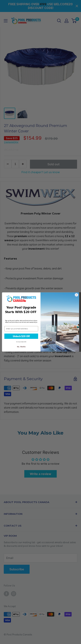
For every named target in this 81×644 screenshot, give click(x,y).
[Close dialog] (76, 295)
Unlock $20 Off (21, 336)
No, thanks (21, 347)
